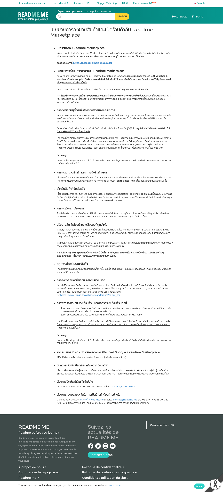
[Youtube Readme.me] (113, 447)
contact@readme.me (123, 386)
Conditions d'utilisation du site (104, 478)
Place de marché (144, 3)
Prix (89, 3)
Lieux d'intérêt (61, 3)
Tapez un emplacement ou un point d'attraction (85, 11)
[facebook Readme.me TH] (91, 447)
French (200, 3)
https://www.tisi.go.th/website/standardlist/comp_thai (90, 295)
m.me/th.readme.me (92, 399)
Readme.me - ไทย (162, 425)
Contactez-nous (99, 455)
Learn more (114, 485)
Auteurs (78, 3)
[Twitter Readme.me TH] (98, 447)
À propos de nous (31, 467)
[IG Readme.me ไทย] (105, 447)
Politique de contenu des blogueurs (108, 472)
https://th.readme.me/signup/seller (92, 62)
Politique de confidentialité (102, 467)
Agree (199, 486)
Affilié (125, 3)
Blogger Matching (106, 3)
